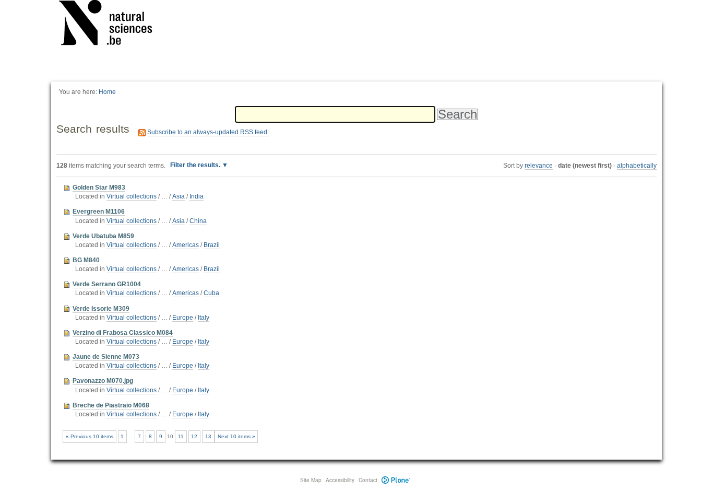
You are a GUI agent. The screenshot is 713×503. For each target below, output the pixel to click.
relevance (539, 165)
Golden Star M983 (99, 187)
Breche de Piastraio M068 (111, 405)
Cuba (211, 293)
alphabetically (637, 165)
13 (208, 436)
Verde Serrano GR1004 (107, 284)
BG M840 (86, 260)
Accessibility (340, 480)
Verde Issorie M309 (101, 308)
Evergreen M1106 (99, 211)
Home (107, 91)
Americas (185, 245)
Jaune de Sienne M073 (106, 356)
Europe (182, 317)
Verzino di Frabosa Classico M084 (123, 332)
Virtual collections (131, 196)
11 (181, 436)
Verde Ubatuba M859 (103, 236)
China (198, 221)
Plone (396, 480)
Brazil (212, 245)
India (196, 196)
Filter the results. (196, 165)
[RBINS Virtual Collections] (112, 24)
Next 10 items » (236, 436)
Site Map (311, 480)
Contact (368, 480)
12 (194, 436)
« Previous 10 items (89, 436)
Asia (178, 196)
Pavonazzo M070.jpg (103, 380)
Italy (203, 317)
